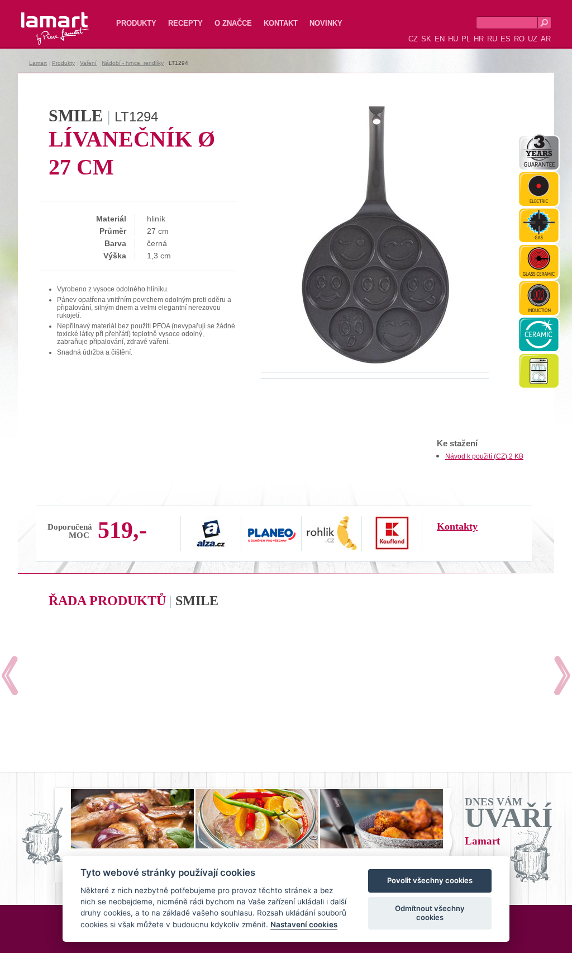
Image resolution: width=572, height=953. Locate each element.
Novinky (325, 23)
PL (465, 39)
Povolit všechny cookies (430, 880)
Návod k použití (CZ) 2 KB (484, 456)
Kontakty (457, 526)
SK (426, 39)
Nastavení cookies (303, 924)
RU (492, 39)
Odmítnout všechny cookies (430, 913)
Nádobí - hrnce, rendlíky (133, 63)
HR (479, 39)
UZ (532, 39)
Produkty (136, 23)
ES (505, 39)
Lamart (43, 19)
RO (519, 39)
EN (440, 39)
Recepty (185, 23)
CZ (413, 39)
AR (546, 39)
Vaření (88, 63)
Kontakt (281, 23)
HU (453, 39)
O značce (233, 23)
